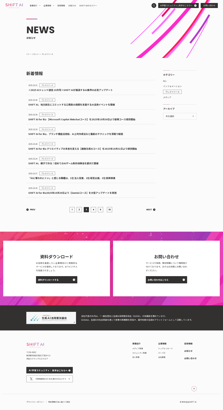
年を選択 (170, 116)
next (149, 210)
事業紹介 (33, 5)
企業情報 (47, 5)
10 (110, 209)
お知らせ (35, 54)
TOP (28, 54)
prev (32, 210)
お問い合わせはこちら (158, 279)
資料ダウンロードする (48, 279)
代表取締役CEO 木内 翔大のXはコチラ (50, 379)
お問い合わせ (209, 5)
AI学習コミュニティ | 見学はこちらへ (176, 5)
